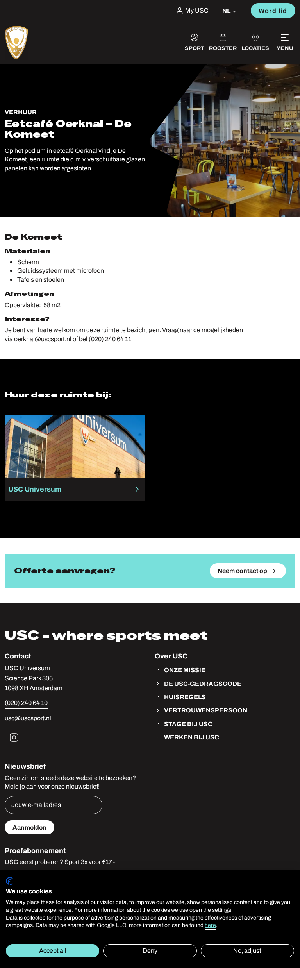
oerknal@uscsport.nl (42, 339)
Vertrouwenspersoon (205, 710)
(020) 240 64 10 (26, 702)
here (210, 925)
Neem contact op (242, 570)
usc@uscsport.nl (28, 718)
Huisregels (185, 696)
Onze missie (184, 670)
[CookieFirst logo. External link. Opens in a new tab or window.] (9, 881)
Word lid (273, 10)
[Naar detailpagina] (75, 457)
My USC (197, 10)
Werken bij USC (191, 737)
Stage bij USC (188, 723)
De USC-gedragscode (202, 683)
